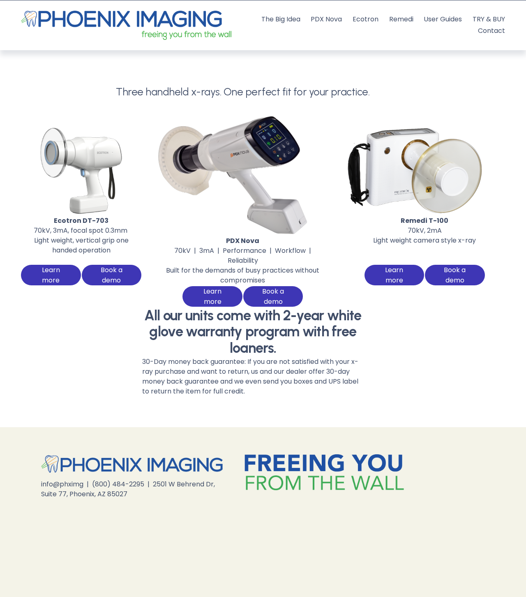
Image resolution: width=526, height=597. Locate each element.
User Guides (443, 19)
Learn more (51, 275)
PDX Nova (326, 19)
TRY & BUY (489, 19)
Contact (491, 30)
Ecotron (365, 19)
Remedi (401, 19)
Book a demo (111, 275)
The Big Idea (280, 19)
